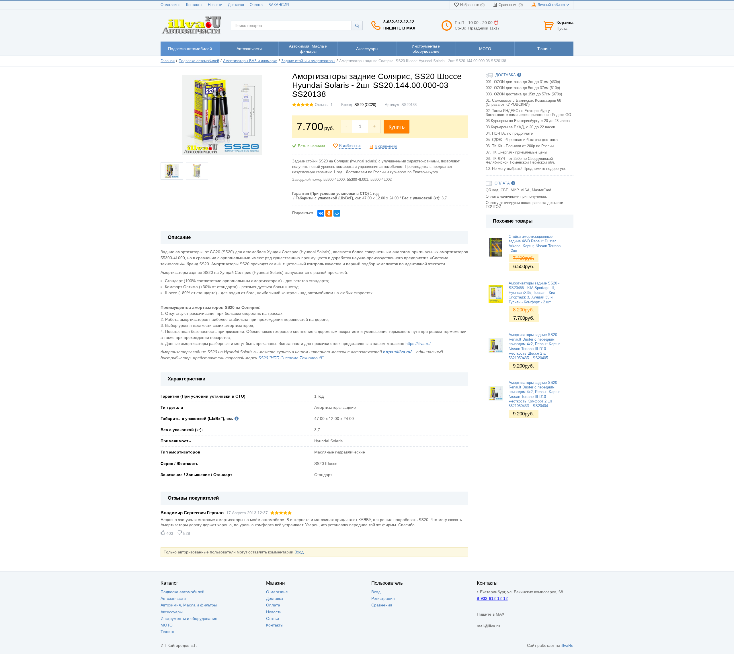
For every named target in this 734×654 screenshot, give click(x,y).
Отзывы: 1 (324, 105)
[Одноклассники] (328, 213)
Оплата (256, 5)
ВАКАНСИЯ (278, 5)
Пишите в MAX (399, 28)
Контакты (194, 5)
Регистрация (383, 598)
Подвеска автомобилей (199, 61)
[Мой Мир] (336, 213)
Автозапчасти (173, 598)
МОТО (167, 625)
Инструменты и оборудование (189, 618)
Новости (215, 5)
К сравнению (386, 146)
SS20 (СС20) (365, 105)
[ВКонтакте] (320, 213)
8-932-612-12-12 (398, 21)
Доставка (236, 5)
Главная (168, 61)
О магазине (170, 5)
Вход (299, 552)
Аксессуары (172, 612)
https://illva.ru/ (418, 343)
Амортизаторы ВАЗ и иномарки (250, 61)
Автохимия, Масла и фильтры (189, 605)
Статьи (272, 618)
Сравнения (381, 605)
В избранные (350, 146)
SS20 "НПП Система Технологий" (290, 358)
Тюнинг (167, 631)
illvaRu (567, 645)
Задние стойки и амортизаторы (308, 61)
